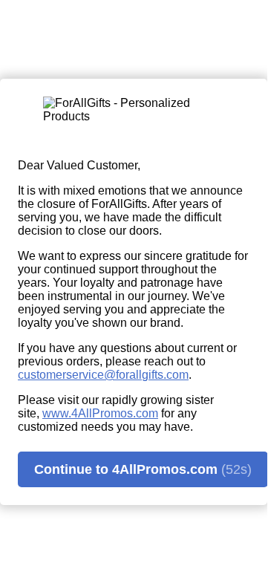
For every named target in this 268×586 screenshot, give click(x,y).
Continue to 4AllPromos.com (143, 469)
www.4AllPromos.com (100, 413)
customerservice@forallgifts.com (103, 374)
